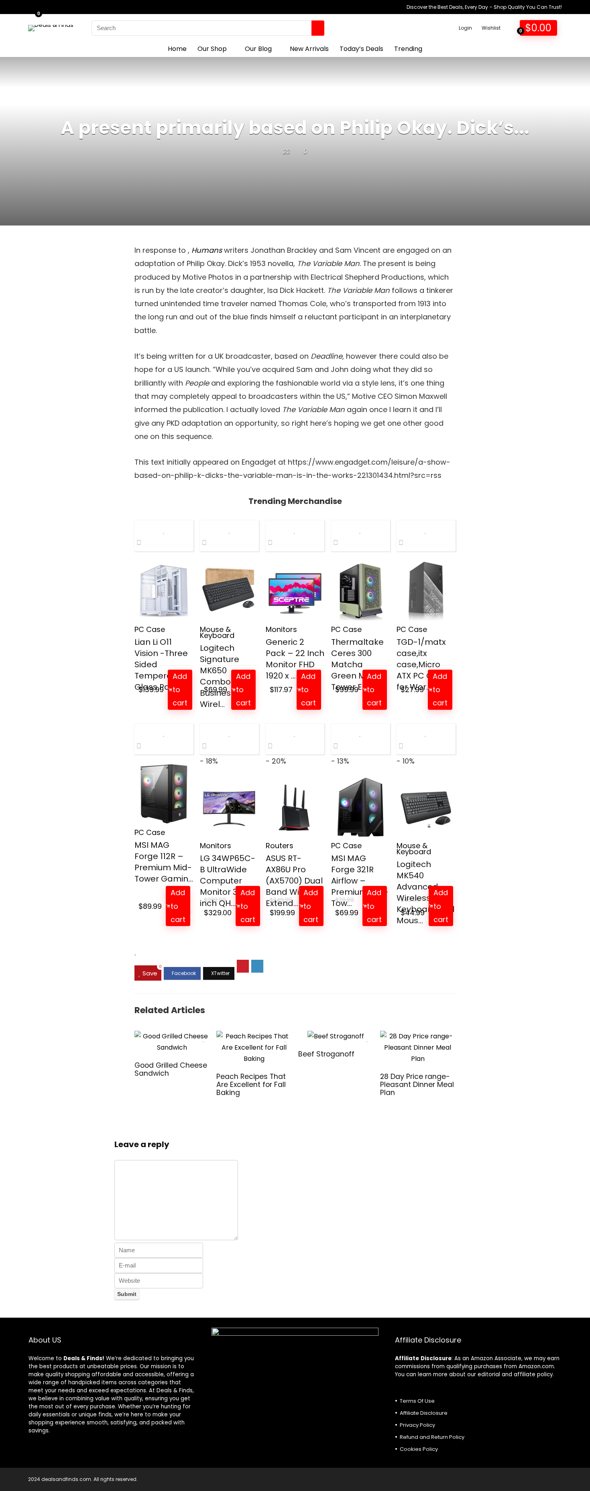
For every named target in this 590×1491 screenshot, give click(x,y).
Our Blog (258, 48)
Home (177, 48)
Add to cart (180, 689)
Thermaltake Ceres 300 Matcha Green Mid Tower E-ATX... (358, 664)
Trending (408, 48)
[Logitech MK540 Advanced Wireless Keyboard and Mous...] (426, 807)
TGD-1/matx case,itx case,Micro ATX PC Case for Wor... (422, 664)
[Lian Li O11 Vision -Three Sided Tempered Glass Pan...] (163, 590)
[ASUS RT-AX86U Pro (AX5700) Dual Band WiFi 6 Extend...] (295, 807)
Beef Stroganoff (326, 1054)
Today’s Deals (361, 48)
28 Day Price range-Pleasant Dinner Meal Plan (417, 1084)
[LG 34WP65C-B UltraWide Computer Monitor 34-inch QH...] (229, 807)
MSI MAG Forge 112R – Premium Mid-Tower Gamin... (163, 861)
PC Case (149, 629)
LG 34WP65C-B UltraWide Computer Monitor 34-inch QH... (227, 881)
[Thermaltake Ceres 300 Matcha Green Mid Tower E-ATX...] (360, 590)
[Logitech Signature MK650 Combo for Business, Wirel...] (229, 590)
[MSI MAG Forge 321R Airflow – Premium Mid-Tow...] (360, 807)
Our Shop (212, 48)
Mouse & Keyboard (217, 632)
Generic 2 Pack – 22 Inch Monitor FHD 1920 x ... (295, 658)
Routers (279, 846)
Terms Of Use (417, 1401)
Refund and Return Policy (432, 1437)
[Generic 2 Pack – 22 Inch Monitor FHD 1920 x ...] (295, 590)
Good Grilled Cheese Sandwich (170, 1069)
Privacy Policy (417, 1425)
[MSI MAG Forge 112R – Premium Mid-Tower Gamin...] (163, 793)
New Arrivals (309, 48)
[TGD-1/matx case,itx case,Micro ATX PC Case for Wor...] (426, 590)
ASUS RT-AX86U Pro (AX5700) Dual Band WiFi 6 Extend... (294, 881)
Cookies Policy (419, 1449)
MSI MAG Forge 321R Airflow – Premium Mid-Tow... (360, 881)
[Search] (317, 28)
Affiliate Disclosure (424, 1413)
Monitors (281, 629)
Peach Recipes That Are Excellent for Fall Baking (251, 1084)
